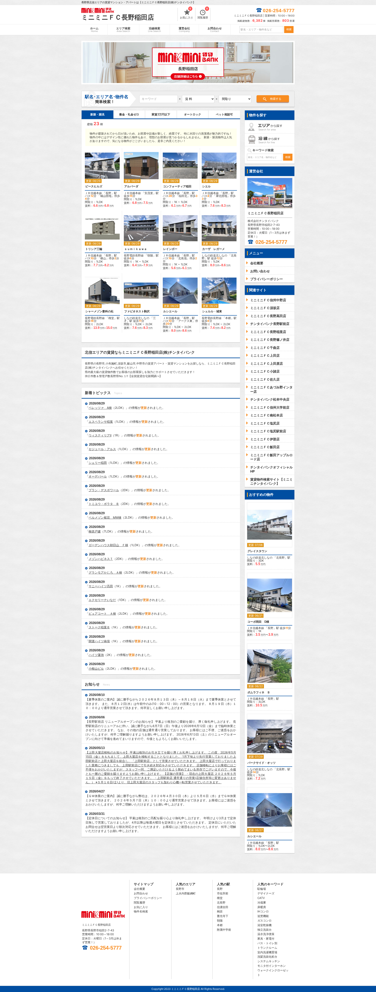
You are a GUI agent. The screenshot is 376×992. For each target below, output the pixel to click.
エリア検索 (123, 30)
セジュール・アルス (102, 449)
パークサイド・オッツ (261, 762)
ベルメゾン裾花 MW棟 (105, 517)
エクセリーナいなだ (102, 600)
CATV (261, 898)
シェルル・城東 (212, 311)
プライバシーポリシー (148, 898)
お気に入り (186, 13)
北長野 (280, 557)
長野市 (180, 888)
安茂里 (148, 193)
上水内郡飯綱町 (186, 893)
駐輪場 (261, 888)
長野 (108, 193)
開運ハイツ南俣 (99, 641)
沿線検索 (154, 30)
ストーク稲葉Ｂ (99, 627)
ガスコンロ (264, 920)
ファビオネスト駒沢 (137, 311)
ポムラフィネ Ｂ (258, 692)
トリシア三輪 (93, 249)
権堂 (111, 318)
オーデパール (98, 476)
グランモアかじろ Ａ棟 (105, 572)
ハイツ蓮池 (96, 655)
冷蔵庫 (261, 902)
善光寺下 (222, 916)
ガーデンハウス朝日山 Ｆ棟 (108, 545)
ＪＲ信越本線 (93, 193)
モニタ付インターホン (271, 965)
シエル (206, 186)
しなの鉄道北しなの (214, 255)
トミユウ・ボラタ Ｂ (104, 504)
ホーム (94, 30)
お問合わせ (215, 30)
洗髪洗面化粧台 (267, 956)
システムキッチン (268, 961)
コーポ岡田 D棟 (258, 621)
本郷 (228, 318)
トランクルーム (267, 947)
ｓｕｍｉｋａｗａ (135, 249)
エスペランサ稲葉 (101, 421)
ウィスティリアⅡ (100, 435)
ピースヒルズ (93, 186)
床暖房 (261, 907)
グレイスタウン (257, 551)
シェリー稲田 (98, 462)
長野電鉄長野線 (134, 255)
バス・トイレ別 (267, 943)
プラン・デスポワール (104, 490)
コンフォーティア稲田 (177, 186)
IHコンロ (263, 911)
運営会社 (184, 30)
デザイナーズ (265, 893)
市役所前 (222, 893)
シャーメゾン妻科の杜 (99, 311)
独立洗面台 (264, 929)
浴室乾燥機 (264, 925)
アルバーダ (131, 186)
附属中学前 (224, 929)
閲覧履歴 (203, 13)
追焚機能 (263, 916)
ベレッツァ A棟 (100, 407)
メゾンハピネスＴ (101, 559)
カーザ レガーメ (215, 249)
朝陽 (150, 255)
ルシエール (170, 311)
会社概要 (139, 888)
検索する (275, 98)
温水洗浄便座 (265, 934)
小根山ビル (96, 668)
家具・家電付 (265, 938)
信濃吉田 (222, 907)
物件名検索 (141, 911)
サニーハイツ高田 (101, 586)
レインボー (170, 249)
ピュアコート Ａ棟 (102, 613)
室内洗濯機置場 (267, 952)
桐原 (220, 911)
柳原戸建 (95, 531)
